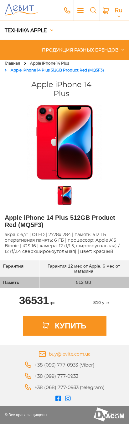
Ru (118, 10)
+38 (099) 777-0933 (56, 376)
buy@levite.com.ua (69, 354)
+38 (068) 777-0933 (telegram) (69, 387)
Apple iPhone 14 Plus (49, 63)
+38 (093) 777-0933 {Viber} (64, 365)
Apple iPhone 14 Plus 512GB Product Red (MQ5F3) (57, 70)
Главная (12, 63)
